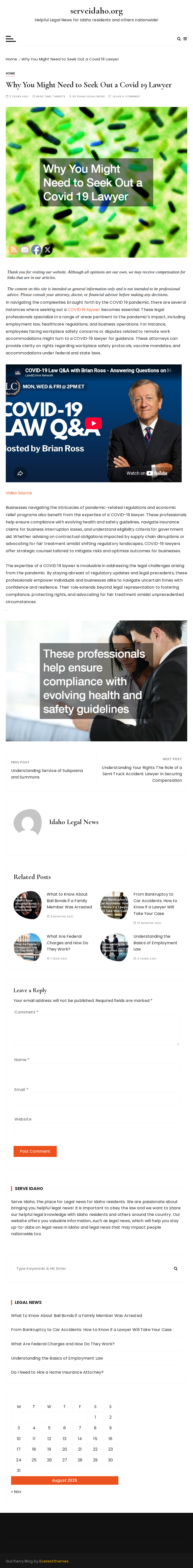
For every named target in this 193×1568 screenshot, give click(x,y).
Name (22, 1060)
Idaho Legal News (91, 96)
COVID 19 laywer (84, 309)
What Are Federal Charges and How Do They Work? (67, 942)
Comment (26, 1012)
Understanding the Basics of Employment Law (155, 942)
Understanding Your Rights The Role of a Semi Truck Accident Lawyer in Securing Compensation (142, 774)
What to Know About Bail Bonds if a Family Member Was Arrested (69, 900)
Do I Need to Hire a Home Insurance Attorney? (57, 1372)
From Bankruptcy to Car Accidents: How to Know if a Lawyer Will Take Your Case (155, 903)
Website (22, 1119)
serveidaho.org (96, 10)
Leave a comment (126, 96)
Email (21, 1089)
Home (10, 73)
